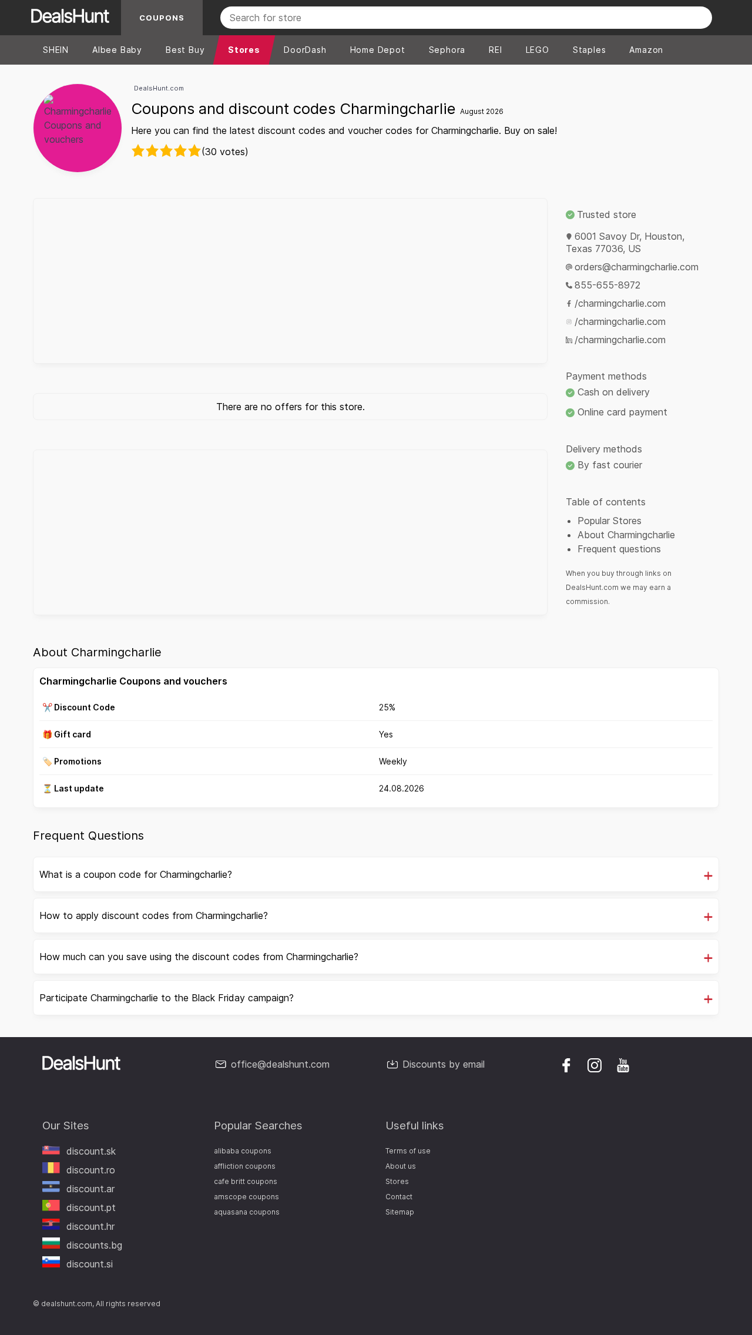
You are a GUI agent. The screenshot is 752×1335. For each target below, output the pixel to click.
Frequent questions (619, 549)
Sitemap (399, 1211)
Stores (397, 1181)
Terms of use (408, 1150)
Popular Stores (610, 520)
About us (400, 1166)
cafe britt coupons (245, 1181)
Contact (398, 1196)
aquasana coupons (247, 1211)
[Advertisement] (290, 281)
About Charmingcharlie (626, 535)
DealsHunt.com (159, 88)
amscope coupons (246, 1196)
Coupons (161, 17)
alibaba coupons (242, 1150)
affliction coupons (245, 1166)
